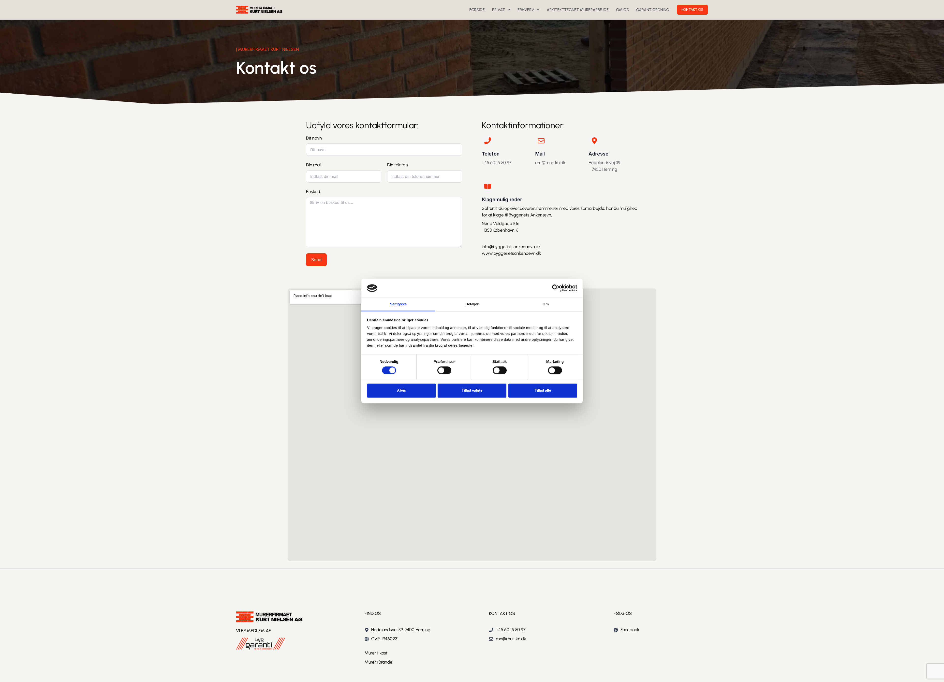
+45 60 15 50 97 (497, 162)
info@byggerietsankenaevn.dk (511, 246)
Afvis (401, 390)
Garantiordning (652, 9)
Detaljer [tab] (472, 304)
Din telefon (397, 165)
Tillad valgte (472, 390)
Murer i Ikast (376, 653)
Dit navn (314, 138)
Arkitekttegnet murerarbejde (578, 9)
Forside (477, 9)
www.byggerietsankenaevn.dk (512, 253)
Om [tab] (546, 304)
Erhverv (525, 9)
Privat (498, 9)
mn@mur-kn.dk (550, 162)
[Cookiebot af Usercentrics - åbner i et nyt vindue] (555, 288)
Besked (313, 191)
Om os (622, 9)
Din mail (313, 165)
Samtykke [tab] (398, 304)
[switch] (444, 370)
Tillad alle (543, 390)
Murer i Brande (378, 662)
